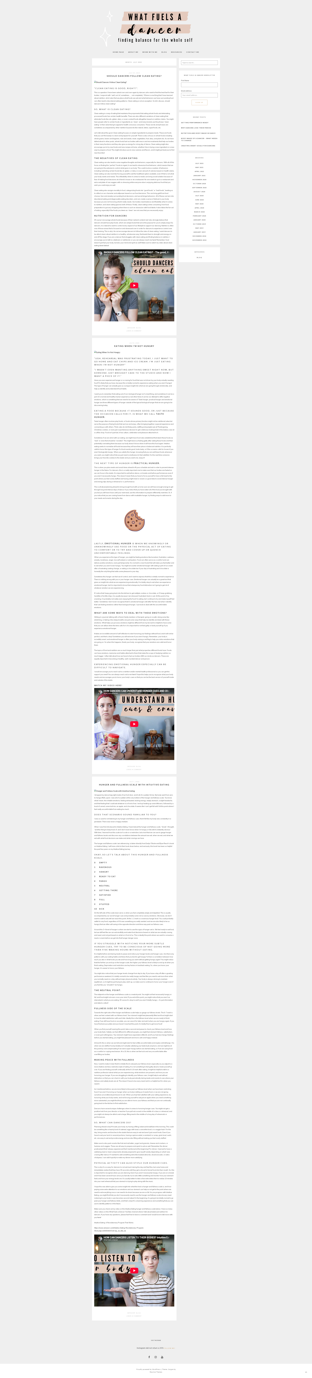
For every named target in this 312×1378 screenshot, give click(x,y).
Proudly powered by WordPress (148, 1369)
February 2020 (199, 216)
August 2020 (199, 191)
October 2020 (199, 183)
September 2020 (199, 187)
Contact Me (192, 52)
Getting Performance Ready (195, 122)
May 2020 (199, 204)
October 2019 (199, 224)
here (154, 240)
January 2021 (199, 175)
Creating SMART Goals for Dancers (198, 145)
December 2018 (199, 236)
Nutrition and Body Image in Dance (198, 133)
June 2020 (199, 200)
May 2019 (199, 228)
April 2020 (199, 208)
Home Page (118, 52)
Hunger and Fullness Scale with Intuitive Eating (134, 784)
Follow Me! (169, 1348)
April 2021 (199, 171)
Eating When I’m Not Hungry (134, 346)
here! (99, 1217)
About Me (133, 52)
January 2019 (199, 232)
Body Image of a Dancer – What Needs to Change (199, 139)
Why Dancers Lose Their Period (196, 128)
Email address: (186, 91)
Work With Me (149, 52)
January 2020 (199, 220)
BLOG (164, 52)
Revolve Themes (156, 1372)
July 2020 (199, 195)
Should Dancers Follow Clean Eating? (134, 76)
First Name (185, 80)
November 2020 (199, 179)
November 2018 (199, 240)
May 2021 (199, 167)
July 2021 (199, 163)
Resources (176, 52)
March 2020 (199, 212)
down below (104, 245)
